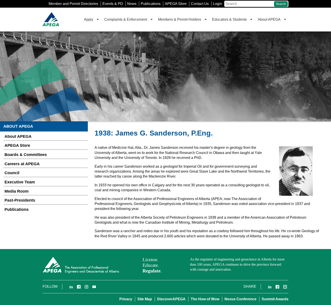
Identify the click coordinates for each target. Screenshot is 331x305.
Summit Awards (275, 299)
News (131, 4)
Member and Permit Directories (73, 4)
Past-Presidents (20, 200)
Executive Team (20, 182)
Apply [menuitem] (88, 19)
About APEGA (18, 136)
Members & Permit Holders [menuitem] (179, 19)
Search (281, 4)
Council (12, 173)
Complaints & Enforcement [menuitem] (125, 19)
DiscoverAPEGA (171, 299)
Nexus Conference (240, 299)
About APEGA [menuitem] (269, 19)
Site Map (144, 299)
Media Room (17, 191)
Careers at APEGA (22, 164)
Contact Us (200, 4)
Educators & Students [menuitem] (229, 19)
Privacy (125, 299)
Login (217, 4)
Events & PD (112, 4)
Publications (151, 4)
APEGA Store (176, 4)
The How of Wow (205, 299)
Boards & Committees (26, 154)
